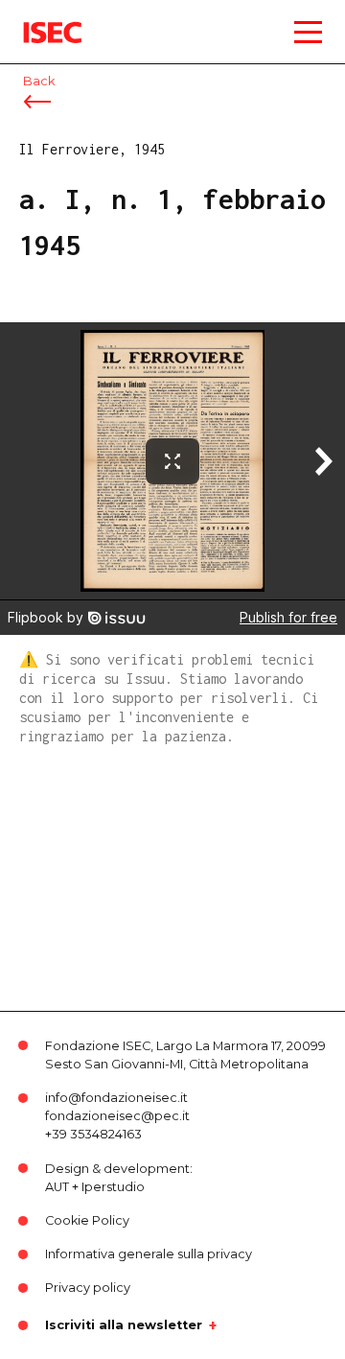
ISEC (38, 19)
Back (39, 81)
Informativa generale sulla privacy (148, 1254)
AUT (57, 1187)
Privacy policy (87, 1287)
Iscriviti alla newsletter (123, 1325)
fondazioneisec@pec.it (117, 1116)
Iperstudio (113, 1187)
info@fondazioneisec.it (116, 1097)
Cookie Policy (87, 1220)
